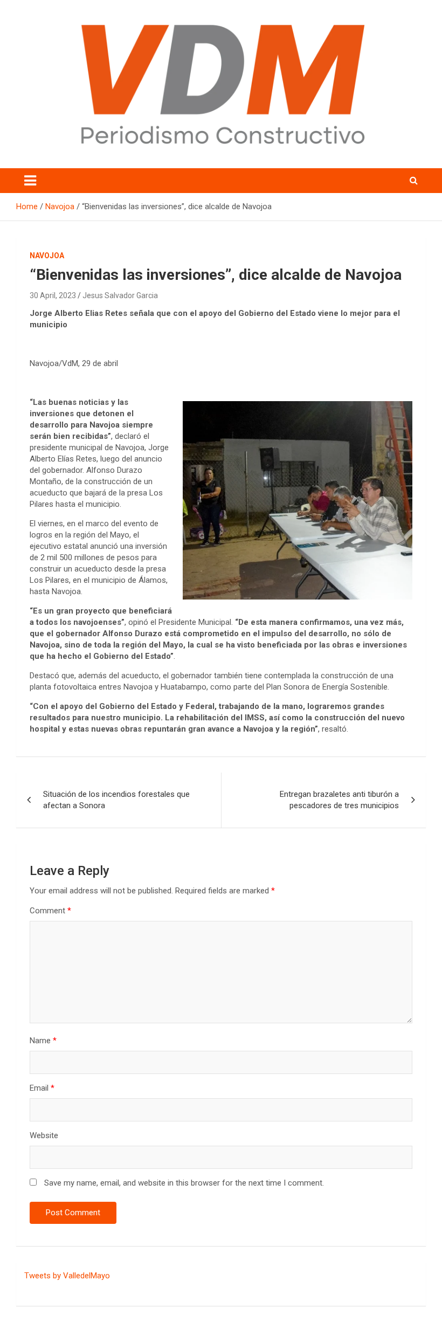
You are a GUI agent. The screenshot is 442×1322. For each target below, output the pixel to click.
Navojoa (47, 255)
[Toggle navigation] (30, 180)
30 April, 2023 (53, 295)
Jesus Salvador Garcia (120, 295)
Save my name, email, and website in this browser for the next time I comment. (184, 1183)
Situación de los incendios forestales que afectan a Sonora (116, 799)
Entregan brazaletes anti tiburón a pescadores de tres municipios (339, 799)
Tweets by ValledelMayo (67, 1275)
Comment (50, 910)
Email (42, 1088)
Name (43, 1040)
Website (44, 1135)
